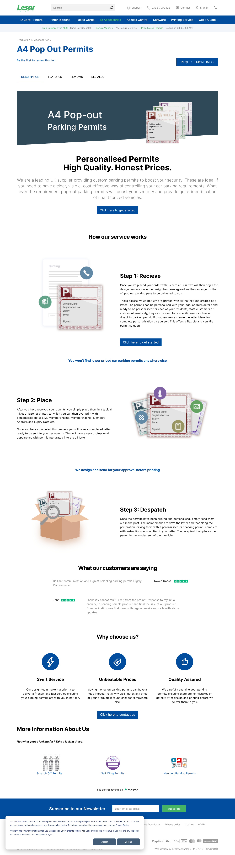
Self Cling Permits (112, 773)
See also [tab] (97, 77)
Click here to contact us (117, 714)
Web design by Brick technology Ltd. (175, 848)
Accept (105, 842)
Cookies (189, 824)
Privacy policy (172, 824)
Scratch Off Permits (50, 773)
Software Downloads (148, 824)
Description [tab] (30, 77)
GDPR (201, 824)
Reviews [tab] (77, 77)
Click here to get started (117, 210)
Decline (128, 842)
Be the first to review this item (36, 60)
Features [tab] (55, 77)
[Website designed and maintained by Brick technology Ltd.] (212, 849)
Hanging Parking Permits (180, 773)
